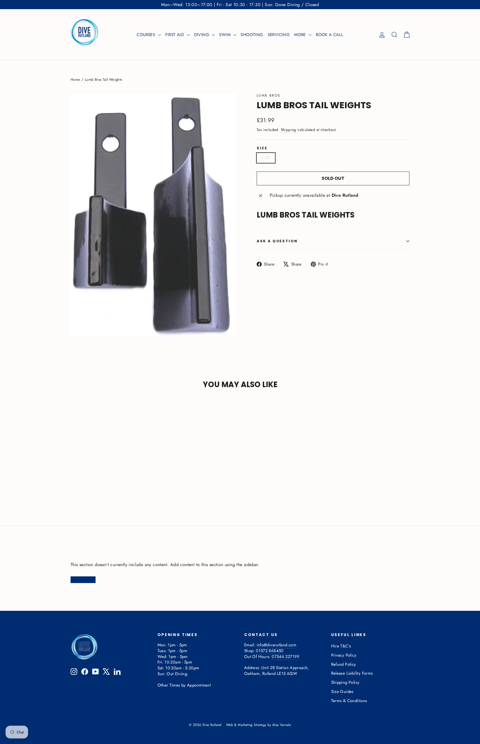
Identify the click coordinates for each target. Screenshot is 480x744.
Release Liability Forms (352, 673)
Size (262, 148)
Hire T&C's (341, 646)
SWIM (225, 35)
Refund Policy (343, 664)
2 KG (266, 158)
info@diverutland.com (276, 645)
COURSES (146, 35)
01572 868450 (269, 651)
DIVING (202, 35)
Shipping (288, 129)
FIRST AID (175, 35)
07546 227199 (285, 657)
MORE (300, 35)
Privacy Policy (344, 655)
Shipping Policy (345, 682)
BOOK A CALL (329, 35)
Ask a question (277, 241)
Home (75, 79)
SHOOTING (252, 35)
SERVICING (279, 35)
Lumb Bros (269, 95)
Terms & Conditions (349, 701)
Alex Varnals (281, 724)
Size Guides (342, 691)
